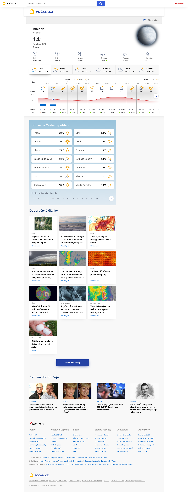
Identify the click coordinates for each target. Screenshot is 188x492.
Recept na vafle (100, 448)
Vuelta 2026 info (57, 435)
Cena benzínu (82, 458)
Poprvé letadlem (122, 438)
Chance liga (77, 435)
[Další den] (156, 96)
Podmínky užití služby (58, 481)
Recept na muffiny (101, 438)
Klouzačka (78, 461)
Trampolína (62, 461)
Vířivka (113, 461)
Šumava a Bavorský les (125, 442)
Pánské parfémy (127, 464)
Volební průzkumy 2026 (37, 438)
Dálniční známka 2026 (146, 438)
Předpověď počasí (56, 458)
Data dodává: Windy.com (92, 481)
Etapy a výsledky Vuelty (59, 438)
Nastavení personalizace (135, 481)
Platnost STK (142, 451)
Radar (106, 481)
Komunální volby (35, 451)
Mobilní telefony (51, 464)
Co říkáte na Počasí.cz (38, 481)
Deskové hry (96, 464)
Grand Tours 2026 (57, 451)
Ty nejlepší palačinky (102, 435)
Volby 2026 (33, 435)
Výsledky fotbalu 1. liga (81, 438)
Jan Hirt (54, 442)
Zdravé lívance (100, 442)
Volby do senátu (35, 448)
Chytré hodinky (115, 464)
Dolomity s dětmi (122, 451)
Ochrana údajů (75, 481)
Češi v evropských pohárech (97, 458)
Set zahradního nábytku (91, 461)
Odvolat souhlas (117, 481)
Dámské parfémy (77, 464)
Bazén (42, 461)
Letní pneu (87, 464)
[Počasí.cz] (41, 11)
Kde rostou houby (70, 458)
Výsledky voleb (34, 442)
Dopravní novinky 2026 (146, 442)
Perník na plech (100, 451)
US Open (76, 445)
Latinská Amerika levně (125, 448)
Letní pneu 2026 (144, 435)
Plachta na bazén (51, 461)
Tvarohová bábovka (102, 445)
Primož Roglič (56, 448)
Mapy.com (45, 458)
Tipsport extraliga (79, 442)
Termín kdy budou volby (37, 445)
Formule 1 (76, 448)
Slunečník (70, 461)
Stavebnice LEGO (64, 464)
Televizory (105, 464)
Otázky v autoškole (144, 448)
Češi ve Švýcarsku (123, 445)
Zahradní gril (105, 461)
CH (72, 198)
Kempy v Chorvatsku (124, 435)
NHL (74, 451)
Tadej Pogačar (56, 445)
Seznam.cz (179, 4)
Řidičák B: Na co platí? (146, 445)
